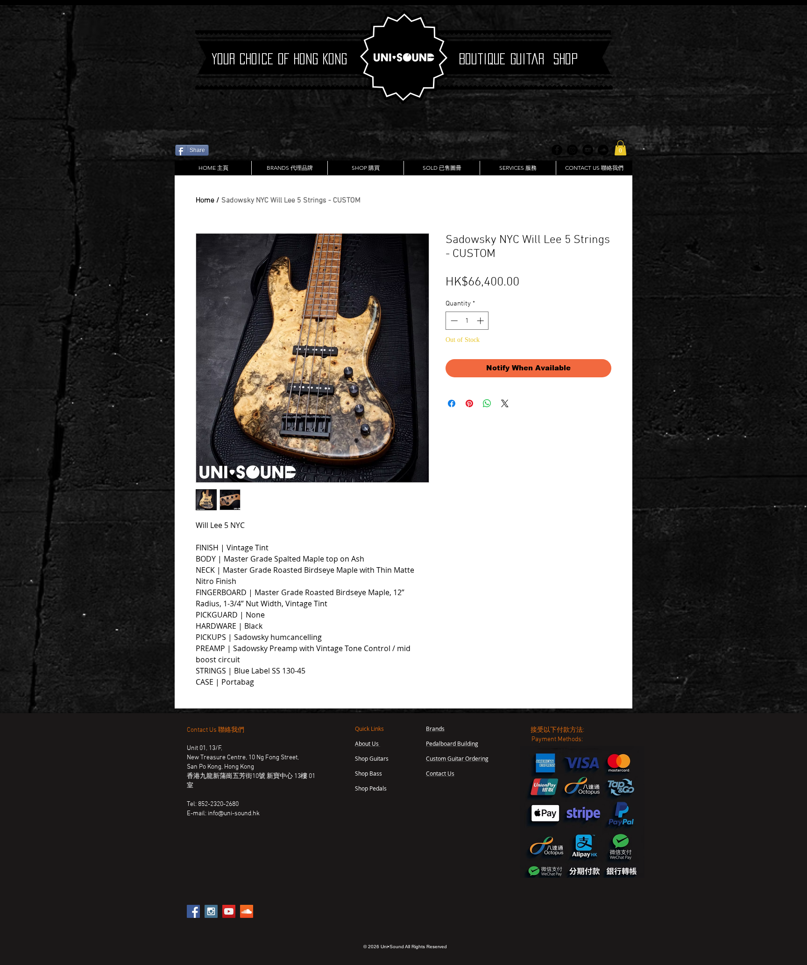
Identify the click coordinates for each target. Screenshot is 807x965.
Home (205, 200)
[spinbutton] (467, 320)
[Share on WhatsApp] (487, 403)
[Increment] (481, 320)
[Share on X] (504, 403)
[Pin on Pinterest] (469, 403)
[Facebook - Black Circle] (557, 150)
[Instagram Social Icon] (211, 911)
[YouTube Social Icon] (228, 911)
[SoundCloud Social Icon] (246, 911)
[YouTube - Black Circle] (587, 150)
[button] (620, 147)
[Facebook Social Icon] (193, 911)
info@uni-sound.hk (234, 814)
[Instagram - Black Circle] (572, 150)
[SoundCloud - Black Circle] (603, 150)
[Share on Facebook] (451, 403)
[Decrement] (453, 320)
